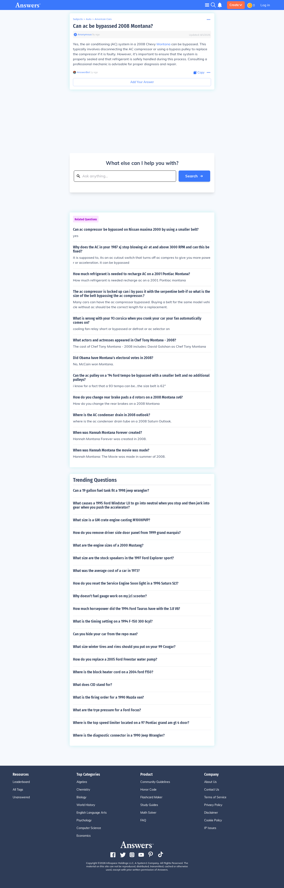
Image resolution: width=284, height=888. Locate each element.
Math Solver (148, 812)
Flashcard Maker (151, 797)
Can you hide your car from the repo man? (105, 634)
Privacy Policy (213, 805)
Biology (81, 797)
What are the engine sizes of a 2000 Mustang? (108, 545)
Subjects (78, 19)
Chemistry (83, 789)
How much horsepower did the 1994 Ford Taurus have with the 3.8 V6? (126, 608)
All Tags (18, 789)
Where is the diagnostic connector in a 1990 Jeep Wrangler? (119, 735)
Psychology (84, 820)
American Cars (103, 19)
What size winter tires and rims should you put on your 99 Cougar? (124, 646)
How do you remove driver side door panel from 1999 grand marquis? (127, 532)
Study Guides (149, 805)
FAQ (143, 820)
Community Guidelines (155, 782)
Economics (84, 836)
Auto (88, 19)
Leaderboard (21, 782)
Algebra (82, 782)
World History (86, 805)
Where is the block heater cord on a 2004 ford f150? (113, 672)
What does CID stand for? (92, 684)
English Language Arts (92, 812)
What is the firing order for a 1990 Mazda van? (108, 697)
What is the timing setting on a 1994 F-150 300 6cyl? (113, 621)
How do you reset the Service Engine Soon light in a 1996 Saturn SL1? (125, 583)
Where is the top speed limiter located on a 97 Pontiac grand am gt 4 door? (131, 722)
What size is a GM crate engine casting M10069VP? (111, 520)
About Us (210, 782)
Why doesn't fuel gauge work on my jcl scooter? (110, 596)
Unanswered (21, 797)
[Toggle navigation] (207, 4)
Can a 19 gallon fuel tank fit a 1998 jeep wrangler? (111, 490)
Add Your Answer (142, 82)
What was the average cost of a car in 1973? (106, 570)
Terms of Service (215, 797)
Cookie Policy (213, 820)
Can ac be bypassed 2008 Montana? (113, 26)
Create (234, 5)
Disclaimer (211, 812)
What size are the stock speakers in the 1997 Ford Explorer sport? (123, 558)
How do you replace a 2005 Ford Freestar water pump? (115, 659)
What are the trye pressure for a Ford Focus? (107, 710)
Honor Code (148, 789)
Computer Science (89, 828)
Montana (163, 44)
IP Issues (210, 828)
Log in (265, 5)
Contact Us (211, 789)
